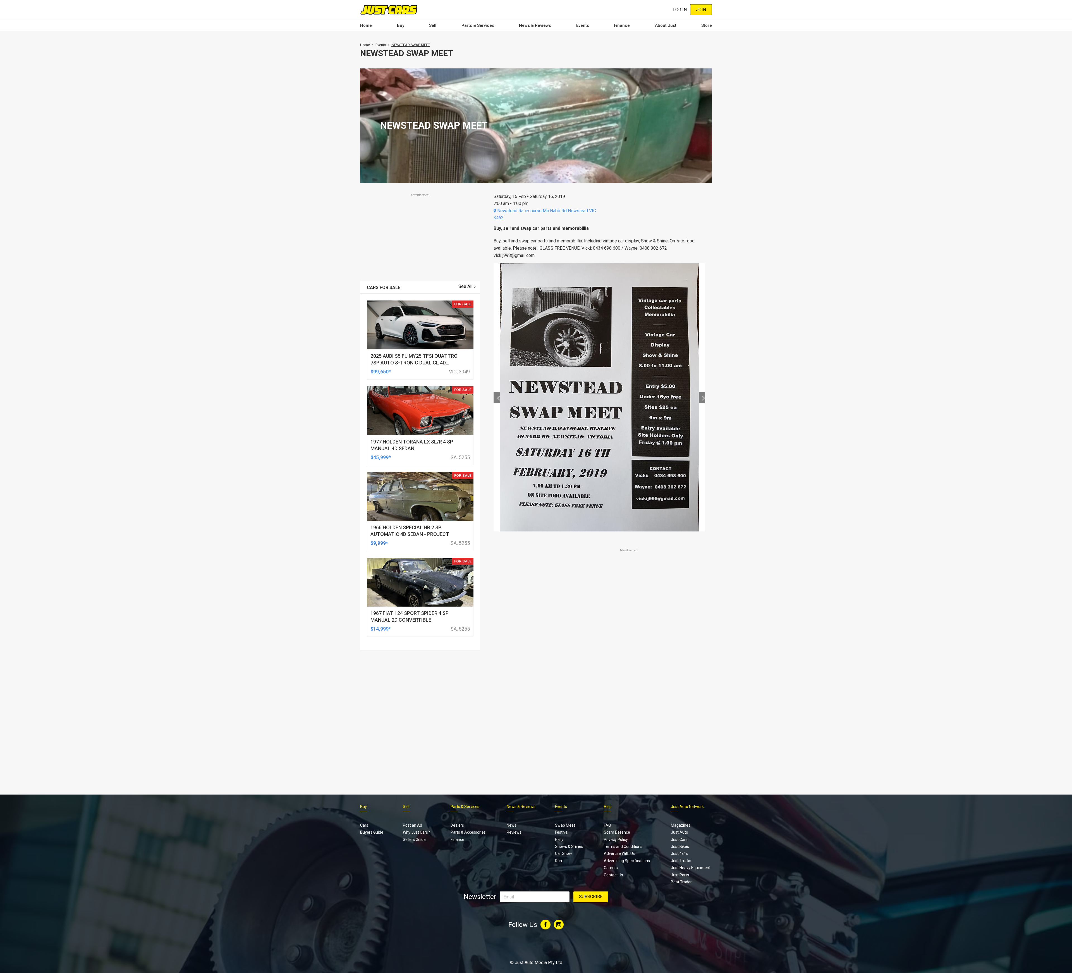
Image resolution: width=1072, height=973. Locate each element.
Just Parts (680, 875)
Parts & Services (477, 25)
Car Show (563, 853)
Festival (561, 832)
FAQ (607, 825)
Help (608, 806)
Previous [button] (497, 397)
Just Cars (679, 839)
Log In (680, 9)
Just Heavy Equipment (690, 867)
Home (366, 25)
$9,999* (379, 543)
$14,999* (380, 629)
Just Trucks (681, 860)
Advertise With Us (619, 853)
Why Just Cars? (416, 832)
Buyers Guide (371, 832)
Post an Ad (412, 825)
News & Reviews (535, 25)
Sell (432, 25)
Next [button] (702, 397)
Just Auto (679, 832)
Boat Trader (681, 882)
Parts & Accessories (468, 832)
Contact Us (613, 875)
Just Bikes (680, 846)
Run (558, 860)
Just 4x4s (679, 853)
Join (701, 9)
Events (582, 25)
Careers (611, 867)
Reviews (514, 832)
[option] (599, 397)
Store (706, 25)
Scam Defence (617, 832)
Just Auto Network (687, 806)
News (511, 825)
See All (465, 286)
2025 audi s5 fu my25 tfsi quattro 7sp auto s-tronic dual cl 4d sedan (414, 362)
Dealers (457, 825)
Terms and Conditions (623, 846)
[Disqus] (599, 709)
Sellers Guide (414, 839)
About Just (665, 25)
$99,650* (380, 372)
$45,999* (380, 457)
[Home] (388, 10)
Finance (622, 25)
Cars (364, 825)
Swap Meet (565, 825)
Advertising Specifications (627, 860)
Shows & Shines (569, 846)
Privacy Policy (616, 839)
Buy (400, 25)
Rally (559, 839)
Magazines (680, 825)
